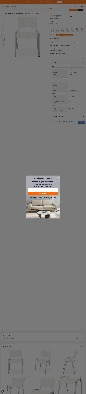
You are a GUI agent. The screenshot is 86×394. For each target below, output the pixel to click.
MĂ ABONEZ (43, 193)
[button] (2, 391)
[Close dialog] (58, 176)
